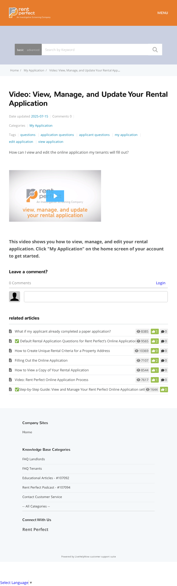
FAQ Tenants (32, 468)
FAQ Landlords (33, 459)
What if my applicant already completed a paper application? (63, 331)
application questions (58, 134)
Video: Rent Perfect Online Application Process (51, 379)
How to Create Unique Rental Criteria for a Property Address (62, 350)
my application (127, 134)
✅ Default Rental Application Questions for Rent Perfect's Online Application (76, 341)
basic (20, 50)
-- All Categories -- (36, 506)
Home (27, 432)
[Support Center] (29, 12)
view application (50, 141)
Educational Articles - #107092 (45, 478)
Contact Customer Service (42, 497)
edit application (21, 141)
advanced (33, 50)
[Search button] (155, 49)
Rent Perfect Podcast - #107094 (46, 487)
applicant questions (95, 134)
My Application (34, 70)
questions (28, 134)
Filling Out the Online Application (41, 360)
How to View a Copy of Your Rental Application (52, 370)
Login (160, 282)
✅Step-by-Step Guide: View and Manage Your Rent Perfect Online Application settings (83, 389)
